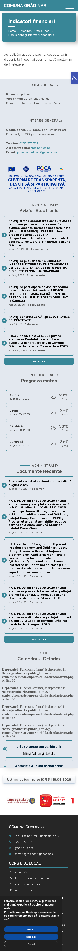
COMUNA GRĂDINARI (26, 5)
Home (12, 31)
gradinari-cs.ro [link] (40, 148)
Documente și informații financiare (31, 35)
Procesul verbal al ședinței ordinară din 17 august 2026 (40, 483)
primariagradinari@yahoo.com (34, 854)
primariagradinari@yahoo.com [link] (37, 152)
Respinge (31, 936)
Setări (31, 944)
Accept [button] (31, 929)
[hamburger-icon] (69, 6)
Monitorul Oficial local (35, 31)
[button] (74, 78)
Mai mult (39, 361)
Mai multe (39, 639)
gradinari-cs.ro (24, 848)
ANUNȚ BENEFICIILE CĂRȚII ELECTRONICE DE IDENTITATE (39, 318)
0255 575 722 (28, 143)
